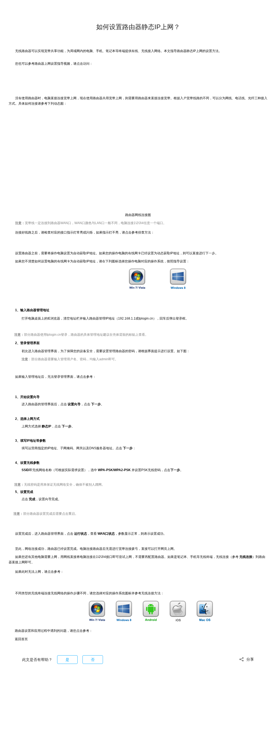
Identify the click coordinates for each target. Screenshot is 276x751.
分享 (250, 659)
